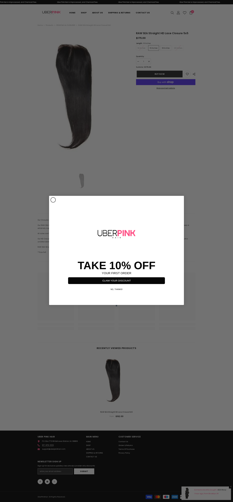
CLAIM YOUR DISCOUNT (116, 280)
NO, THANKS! (117, 289)
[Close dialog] (53, 199)
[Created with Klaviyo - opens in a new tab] (116, 305)
